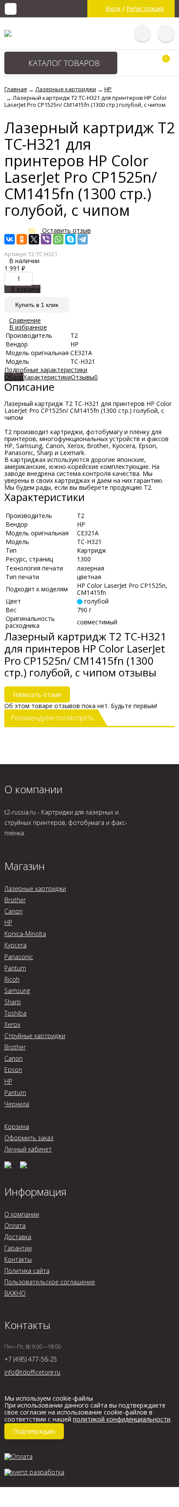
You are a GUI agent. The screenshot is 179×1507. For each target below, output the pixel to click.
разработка (46, 1472)
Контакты (18, 1259)
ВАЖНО (15, 1293)
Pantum (15, 968)
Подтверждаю (34, 1431)
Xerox (12, 1024)
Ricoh (12, 979)
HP (8, 922)
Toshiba (15, 1013)
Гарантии (18, 1248)
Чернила (16, 1104)
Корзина (16, 1126)
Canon (13, 911)
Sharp (12, 1002)
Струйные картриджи (34, 1036)
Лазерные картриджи (35, 888)
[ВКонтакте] (9, 239)
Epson (13, 1069)
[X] (34, 239)
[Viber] (46, 239)
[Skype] (70, 239)
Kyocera (15, 945)
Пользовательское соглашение (49, 1282)
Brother (15, 900)
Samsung (17, 990)
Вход (113, 8)
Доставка (17, 1237)
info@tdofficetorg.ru (32, 1372)
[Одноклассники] (22, 239)
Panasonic (18, 957)
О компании (21, 1214)
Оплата (15, 1225)
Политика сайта (27, 1270)
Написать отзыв (37, 694)
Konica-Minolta (25, 934)
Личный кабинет (28, 1149)
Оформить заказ (28, 1138)
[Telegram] (82, 239)
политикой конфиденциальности (121, 1419)
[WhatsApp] (58, 239)
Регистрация (145, 8)
